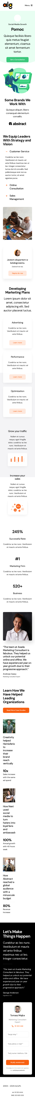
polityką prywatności (19, 1070)
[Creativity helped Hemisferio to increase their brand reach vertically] (9, 726)
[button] (17, 151)
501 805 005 (19, 1095)
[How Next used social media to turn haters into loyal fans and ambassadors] (9, 795)
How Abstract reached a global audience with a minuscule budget (9, 887)
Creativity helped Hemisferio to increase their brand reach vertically (9, 750)
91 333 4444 (19, 1092)
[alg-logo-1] (7, 2)
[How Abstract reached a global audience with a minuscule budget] (9, 864)
